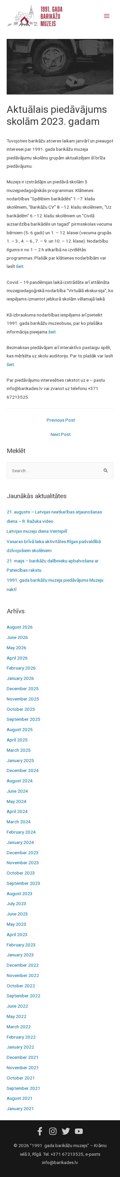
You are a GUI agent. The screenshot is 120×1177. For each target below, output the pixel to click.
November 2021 (23, 1067)
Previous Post (61, 420)
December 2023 (23, 852)
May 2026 (16, 647)
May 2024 (16, 801)
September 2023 (23, 883)
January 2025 (20, 760)
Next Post (61, 434)
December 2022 (23, 965)
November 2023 (23, 862)
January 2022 (20, 1047)
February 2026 (21, 668)
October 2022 (21, 985)
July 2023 (16, 903)
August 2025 (20, 729)
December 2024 (23, 770)
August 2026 (20, 627)
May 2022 (16, 1016)
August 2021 (20, 1098)
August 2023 (20, 893)
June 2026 (17, 637)
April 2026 (17, 658)
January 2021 (20, 1108)
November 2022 (23, 975)
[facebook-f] (42, 1131)
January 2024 (20, 842)
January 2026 (20, 678)
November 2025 (23, 698)
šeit (19, 266)
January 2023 (20, 954)
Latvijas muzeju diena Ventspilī (37, 531)
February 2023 (21, 944)
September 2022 (23, 995)
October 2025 (21, 709)
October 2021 (21, 1077)
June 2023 (17, 913)
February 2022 (21, 1037)
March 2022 (19, 1026)
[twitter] (68, 1131)
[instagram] (55, 1131)
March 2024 (19, 821)
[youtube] (80, 1131)
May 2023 (16, 924)
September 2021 (23, 1088)
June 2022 (17, 1006)
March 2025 (19, 750)
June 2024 (17, 791)
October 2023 (21, 873)
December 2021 (23, 1057)
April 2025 (17, 739)
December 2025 (23, 688)
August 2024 (20, 780)
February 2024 (21, 832)
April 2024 (17, 811)
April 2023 (17, 934)
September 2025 (23, 719)
